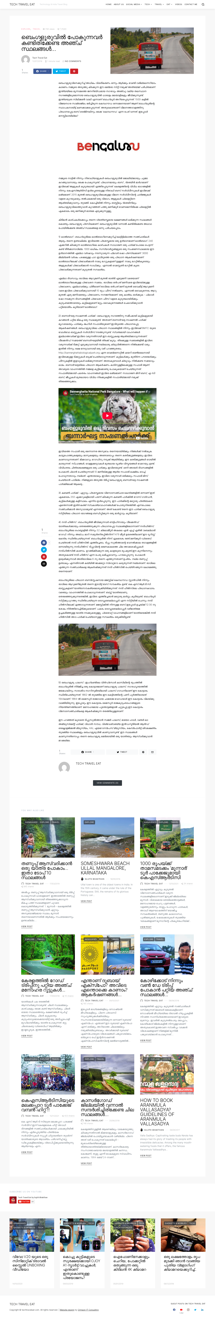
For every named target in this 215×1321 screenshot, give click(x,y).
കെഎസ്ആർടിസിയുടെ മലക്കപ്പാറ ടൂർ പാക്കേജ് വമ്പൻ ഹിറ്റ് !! (47, 1104)
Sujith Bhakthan (94, 879)
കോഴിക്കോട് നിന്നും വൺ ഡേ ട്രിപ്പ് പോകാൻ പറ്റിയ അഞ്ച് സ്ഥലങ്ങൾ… (166, 987)
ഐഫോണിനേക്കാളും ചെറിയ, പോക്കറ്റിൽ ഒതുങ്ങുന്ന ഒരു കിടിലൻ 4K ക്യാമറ (131, 1263)
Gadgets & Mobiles (24, 1227)
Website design (67, 1310)
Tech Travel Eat (22, 4)
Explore (25, 29)
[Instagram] (188, 1311)
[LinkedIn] (202, 1311)
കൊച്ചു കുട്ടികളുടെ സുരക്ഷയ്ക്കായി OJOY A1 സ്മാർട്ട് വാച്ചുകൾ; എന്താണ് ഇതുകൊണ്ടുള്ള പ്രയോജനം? (81, 1267)
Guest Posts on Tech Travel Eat (188, 1304)
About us (119, 4)
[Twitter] (195, 1311)
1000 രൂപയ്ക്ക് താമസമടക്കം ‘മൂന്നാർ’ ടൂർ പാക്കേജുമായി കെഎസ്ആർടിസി (164, 870)
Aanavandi (31, 822)
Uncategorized (123, 1227)
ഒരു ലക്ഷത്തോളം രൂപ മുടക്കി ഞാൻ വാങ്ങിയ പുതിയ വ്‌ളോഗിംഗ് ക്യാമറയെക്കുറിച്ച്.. (182, 1263)
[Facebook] (174, 1311)
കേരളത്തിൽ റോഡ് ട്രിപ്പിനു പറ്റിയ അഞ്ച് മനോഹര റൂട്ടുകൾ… (46, 985)
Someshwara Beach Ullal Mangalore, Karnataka (105, 868)
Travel (158, 4)
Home (108, 4)
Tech (147, 4)
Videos (178, 4)
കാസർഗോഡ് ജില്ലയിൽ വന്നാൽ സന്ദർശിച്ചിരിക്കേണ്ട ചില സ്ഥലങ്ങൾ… (107, 1107)
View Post (26, 926)
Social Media (133, 4)
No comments (73, 61)
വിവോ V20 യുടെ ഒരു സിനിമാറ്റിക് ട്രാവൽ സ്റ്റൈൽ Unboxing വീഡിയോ (30, 1263)
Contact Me (191, 4)
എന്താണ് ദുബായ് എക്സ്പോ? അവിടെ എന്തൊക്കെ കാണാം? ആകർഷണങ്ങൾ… (104, 987)
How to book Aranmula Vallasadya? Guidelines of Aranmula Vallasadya (157, 1112)
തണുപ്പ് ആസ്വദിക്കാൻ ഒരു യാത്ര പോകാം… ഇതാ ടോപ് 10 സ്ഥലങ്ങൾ (46, 870)
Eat (168, 4)
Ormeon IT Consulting (88, 1310)
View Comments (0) (107, 783)
